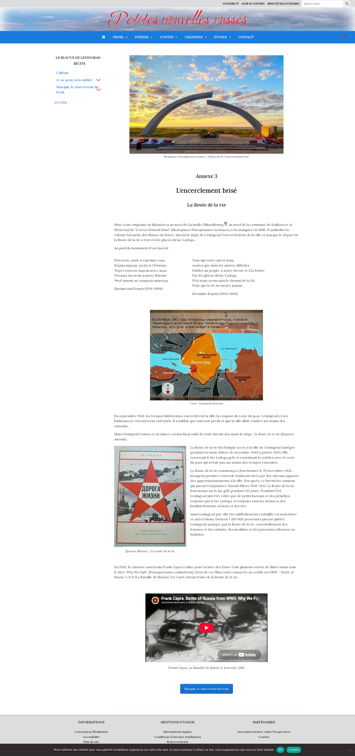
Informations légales (177, 732)
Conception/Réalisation (91, 732)
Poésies (142, 37)
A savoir (293, 749)
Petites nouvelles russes (177, 20)
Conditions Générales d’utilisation (177, 737)
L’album (62, 73)
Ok (280, 749)
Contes (166, 37)
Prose (118, 37)
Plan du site (91, 742)
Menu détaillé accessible (283, 3)
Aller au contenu (253, 3)
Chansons (194, 37)
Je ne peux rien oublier (74, 80)
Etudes (220, 37)
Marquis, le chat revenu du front (77, 89)
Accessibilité (231, 3)
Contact (246, 37)
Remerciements (177, 742)
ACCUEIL (60, 102)
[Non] (350, 750)
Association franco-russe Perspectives (263, 732)
